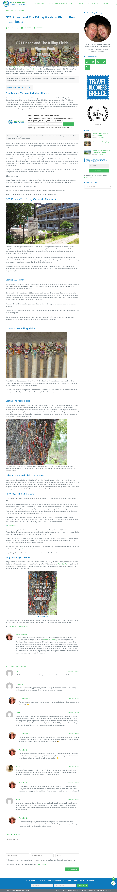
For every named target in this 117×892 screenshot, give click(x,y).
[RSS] (87, 67)
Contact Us (107, 890)
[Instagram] (98, 61)
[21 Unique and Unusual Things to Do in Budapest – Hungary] (87, 152)
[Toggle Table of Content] (29, 87)
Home (7, 10)
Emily (18, 766)
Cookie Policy (76, 890)
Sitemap (58, 890)
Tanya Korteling (13, 28)
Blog (12, 10)
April (18, 799)
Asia (16, 10)
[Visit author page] (9, 637)
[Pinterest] (103, 61)
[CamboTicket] (11, 526)
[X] (87, 61)
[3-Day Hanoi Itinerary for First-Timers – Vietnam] (87, 135)
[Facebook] (92, 61)
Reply (77, 671)
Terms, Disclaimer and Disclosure (92, 890)
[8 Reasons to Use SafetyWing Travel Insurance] (87, 143)
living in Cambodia (17, 67)
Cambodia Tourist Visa (29, 549)
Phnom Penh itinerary (33, 69)
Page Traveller (62, 564)
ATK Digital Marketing (50, 640)
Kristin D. (19, 684)
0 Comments (101, 137)
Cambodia (21, 10)
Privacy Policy (41, 864)
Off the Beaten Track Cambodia (18, 626)
